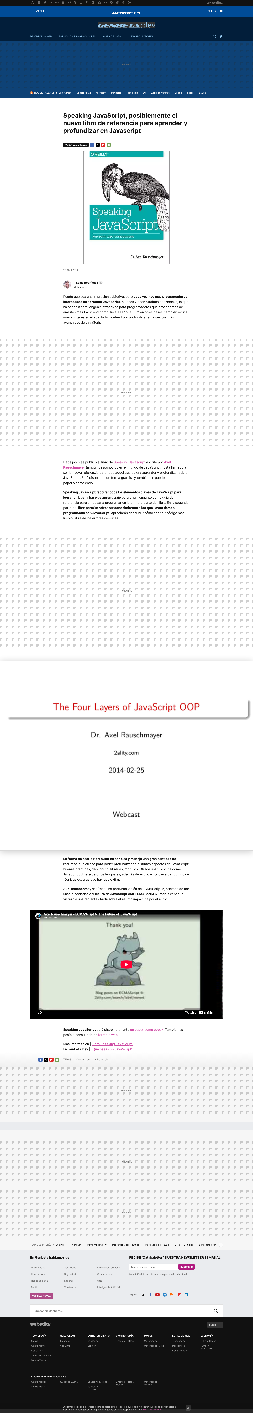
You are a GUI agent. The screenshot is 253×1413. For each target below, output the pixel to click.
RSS (172, 1294)
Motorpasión (151, 1341)
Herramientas (38, 1274)
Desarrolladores (141, 36)
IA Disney (76, 1244)
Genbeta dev (126, 25)
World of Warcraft (160, 92)
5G (144, 92)
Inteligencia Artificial (108, 1287)
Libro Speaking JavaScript (112, 1044)
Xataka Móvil (38, 1345)
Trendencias (178, 1341)
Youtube (157, 1294)
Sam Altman (65, 92)
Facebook (221, 37)
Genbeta (126, 13)
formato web (108, 1035)
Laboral (68, 1280)
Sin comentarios (77, 145)
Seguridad (70, 1274)
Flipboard (103, 145)
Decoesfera (178, 1345)
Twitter (214, 37)
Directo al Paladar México (125, 1383)
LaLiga (202, 92)
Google (178, 92)
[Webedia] (40, 1324)
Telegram (164, 1294)
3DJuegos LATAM (68, 1381)
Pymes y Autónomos (207, 1347)
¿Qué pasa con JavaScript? (112, 1049)
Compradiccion (180, 1350)
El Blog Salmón (208, 1341)
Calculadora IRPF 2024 (157, 1244)
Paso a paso (38, 1267)
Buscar (216, 1311)
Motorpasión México (151, 1383)
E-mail (109, 145)
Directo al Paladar (125, 1341)
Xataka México (39, 1381)
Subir (212, 1324)
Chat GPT (61, 1244)
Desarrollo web (41, 36)
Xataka (34, 1341)
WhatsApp (70, 1287)
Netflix (35, 1287)
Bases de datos (112, 36)
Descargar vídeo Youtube (126, 1244)
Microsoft (101, 92)
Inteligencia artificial (108, 1267)
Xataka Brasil (38, 1386)
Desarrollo (102, 1059)
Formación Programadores (77, 36)
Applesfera (37, 1350)
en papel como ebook (146, 1030)
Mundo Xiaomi (38, 1360)
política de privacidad (175, 1274)
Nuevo (212, 11)
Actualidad (70, 1267)
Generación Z (83, 92)
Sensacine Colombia (93, 1388)
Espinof (92, 1345)
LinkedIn (186, 1294)
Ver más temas (41, 1295)
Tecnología (132, 92)
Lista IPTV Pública (184, 1244)
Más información (152, 1409)
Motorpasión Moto (154, 1345)
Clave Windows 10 (97, 1244)
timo (99, 1280)
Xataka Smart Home (41, 1355)
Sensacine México (97, 1381)
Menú (40, 11)
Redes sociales (39, 1280)
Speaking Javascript (129, 462)
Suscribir (186, 1267)
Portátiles (116, 92)
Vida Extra (64, 1345)
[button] (88, 282)
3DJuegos (64, 1341)
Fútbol (190, 92)
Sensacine (93, 1341)
